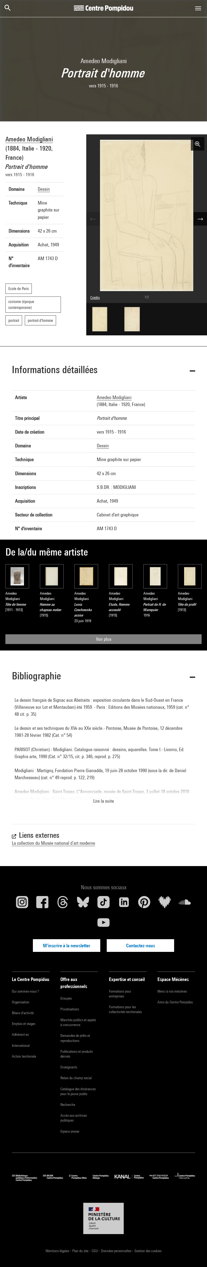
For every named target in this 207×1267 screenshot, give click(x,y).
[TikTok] (103, 904)
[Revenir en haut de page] (194, 1254)
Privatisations (69, 1009)
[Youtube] (103, 925)
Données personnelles (116, 1251)
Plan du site (80, 1251)
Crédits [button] (95, 297)
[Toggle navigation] (198, 8)
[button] (103, 370)
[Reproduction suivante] (200, 219)
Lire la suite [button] (103, 801)
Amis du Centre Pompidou (175, 1002)
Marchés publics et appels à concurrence (78, 1022)
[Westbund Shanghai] (162, 1180)
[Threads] (63, 904)
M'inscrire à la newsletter (66, 945)
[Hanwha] (185, 1180)
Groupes (66, 998)
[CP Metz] (81, 1180)
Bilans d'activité (23, 1013)
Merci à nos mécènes (172, 991)
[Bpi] (27, 1180)
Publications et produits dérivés (76, 1053)
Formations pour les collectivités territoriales (125, 1009)
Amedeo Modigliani (29, 139)
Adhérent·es (20, 1034)
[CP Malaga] (104, 1180)
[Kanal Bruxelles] (132, 1180)
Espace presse (69, 1131)
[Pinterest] (144, 904)
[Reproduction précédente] (93, 219)
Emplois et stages (23, 1023)
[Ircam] (56, 1180)
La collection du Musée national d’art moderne (53, 843)
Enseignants (68, 1067)
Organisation (20, 1002)
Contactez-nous (140, 945)
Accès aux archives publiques (73, 1117)
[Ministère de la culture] (103, 1218)
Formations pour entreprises (120, 993)
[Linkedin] (124, 904)
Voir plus (103, 639)
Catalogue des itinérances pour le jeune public (78, 1091)
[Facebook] (42, 904)
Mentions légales (58, 1251)
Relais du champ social (76, 1078)
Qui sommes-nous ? (25, 991)
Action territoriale (24, 1056)
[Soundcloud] (185, 904)
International (21, 1045)
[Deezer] (164, 904)
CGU (95, 1251)
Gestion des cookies (147, 1251)
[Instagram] (22, 904)
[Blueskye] (83, 904)
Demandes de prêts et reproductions (75, 1038)
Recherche (67, 1104)
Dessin (44, 189)
